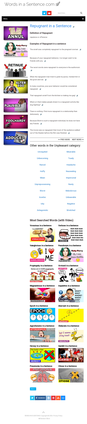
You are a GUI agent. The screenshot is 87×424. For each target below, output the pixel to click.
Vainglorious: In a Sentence (41, 245)
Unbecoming (42, 158)
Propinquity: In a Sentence (41, 266)
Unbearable (71, 197)
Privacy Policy (57, 416)
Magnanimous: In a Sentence (42, 286)
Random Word (45, 418)
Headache (70, 165)
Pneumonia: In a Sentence (41, 366)
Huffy (42, 171)
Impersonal (71, 178)
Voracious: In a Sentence (40, 225)
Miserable (71, 152)
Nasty (71, 184)
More (32, 389)
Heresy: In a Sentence (39, 346)
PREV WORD (65, 140)
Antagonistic (42, 210)
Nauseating (71, 171)
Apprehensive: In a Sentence (42, 326)
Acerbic (42, 197)
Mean (42, 178)
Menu (5, 19)
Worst (42, 190)
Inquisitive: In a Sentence (69, 286)
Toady (71, 158)
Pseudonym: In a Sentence (69, 245)
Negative (71, 203)
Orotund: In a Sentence (68, 266)
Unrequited (42, 152)
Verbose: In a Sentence (68, 225)
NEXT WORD (77, 140)
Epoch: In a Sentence (39, 306)
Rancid (42, 165)
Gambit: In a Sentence (67, 346)
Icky (42, 203)
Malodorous (71, 190)
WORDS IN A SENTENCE (33, 416)
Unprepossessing (42, 184)
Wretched (71, 210)
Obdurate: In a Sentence (68, 326)
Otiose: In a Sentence (67, 366)
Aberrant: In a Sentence (68, 306)
